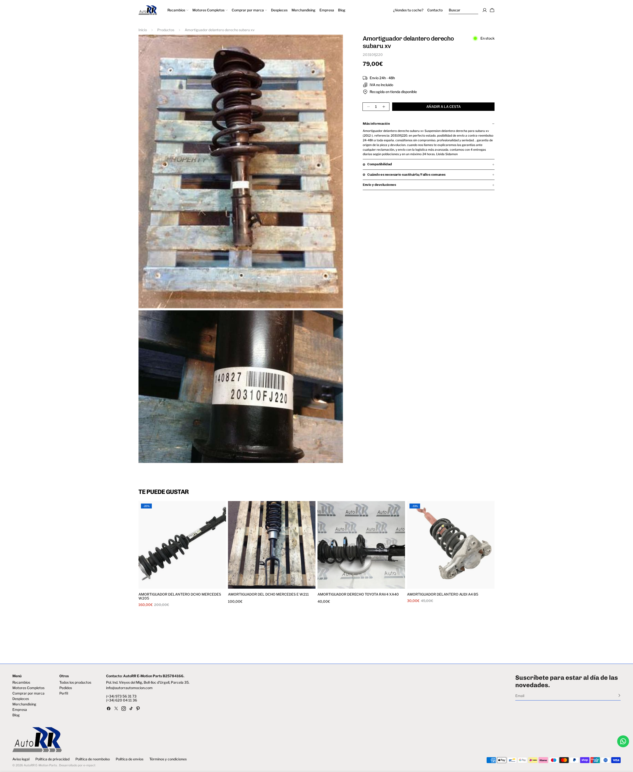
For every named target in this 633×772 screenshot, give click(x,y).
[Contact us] (623, 741)
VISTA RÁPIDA (161, 585)
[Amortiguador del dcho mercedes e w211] (272, 545)
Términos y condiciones (168, 759)
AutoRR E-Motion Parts (40, 765)
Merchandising (24, 704)
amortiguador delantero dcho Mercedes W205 (179, 596)
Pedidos (65, 688)
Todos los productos (75, 682)
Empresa (19, 710)
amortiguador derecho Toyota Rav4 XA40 (358, 594)
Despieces (20, 699)
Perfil (63, 693)
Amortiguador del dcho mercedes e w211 (268, 594)
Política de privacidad (52, 759)
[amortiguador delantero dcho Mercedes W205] (182, 545)
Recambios (21, 682)
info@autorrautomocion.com (129, 688)
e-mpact (89, 765)
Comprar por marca (28, 693)
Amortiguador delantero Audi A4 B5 (442, 594)
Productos (165, 30)
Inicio (142, 30)
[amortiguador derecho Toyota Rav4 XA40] (361, 545)
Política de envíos (129, 759)
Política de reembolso (92, 759)
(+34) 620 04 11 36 (121, 700)
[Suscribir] (619, 695)
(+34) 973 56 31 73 (121, 696)
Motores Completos (28, 688)
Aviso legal (20, 759)
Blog (16, 715)
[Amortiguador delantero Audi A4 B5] (451, 545)
